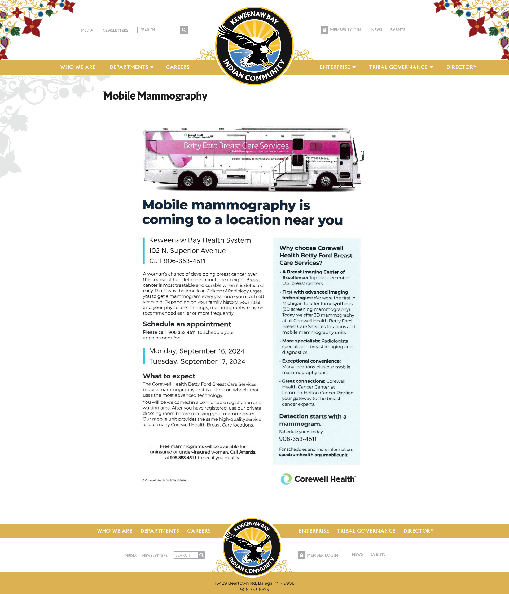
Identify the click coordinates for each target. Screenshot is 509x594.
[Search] (184, 30)
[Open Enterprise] (354, 67)
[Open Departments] (152, 67)
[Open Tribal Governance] (431, 67)
